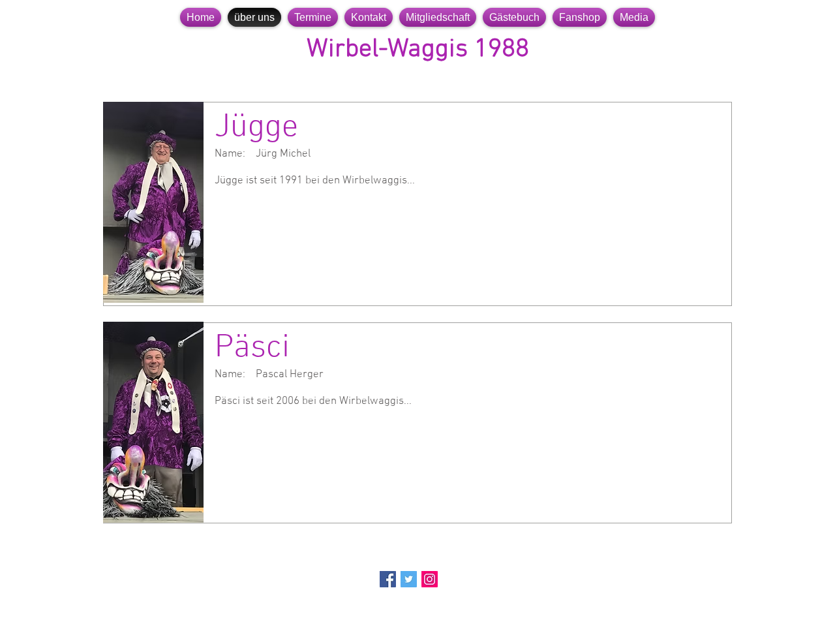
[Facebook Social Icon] (388, 579)
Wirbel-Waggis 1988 (418, 49)
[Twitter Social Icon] (409, 579)
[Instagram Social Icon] (429, 579)
